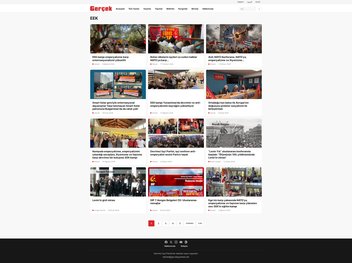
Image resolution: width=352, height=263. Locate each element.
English (241, 2)
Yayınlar (159, 9)
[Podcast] (186, 242)
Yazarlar (147, 9)
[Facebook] (166, 242)
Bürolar (195, 9)
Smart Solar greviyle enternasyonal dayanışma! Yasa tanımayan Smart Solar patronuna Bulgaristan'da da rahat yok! (116, 105)
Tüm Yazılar (133, 9)
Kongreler (183, 9)
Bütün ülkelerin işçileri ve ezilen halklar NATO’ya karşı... (173, 59)
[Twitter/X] (171, 242)
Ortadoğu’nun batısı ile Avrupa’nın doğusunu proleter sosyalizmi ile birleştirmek (228, 105)
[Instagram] (176, 242)
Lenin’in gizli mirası (103, 200)
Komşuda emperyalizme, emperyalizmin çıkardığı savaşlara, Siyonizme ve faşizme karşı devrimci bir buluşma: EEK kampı (117, 154)
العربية (249, 2)
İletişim (184, 246)
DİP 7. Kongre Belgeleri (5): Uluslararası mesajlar (173, 202)
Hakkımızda (207, 9)
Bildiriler (170, 9)
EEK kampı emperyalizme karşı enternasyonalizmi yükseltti (110, 59)
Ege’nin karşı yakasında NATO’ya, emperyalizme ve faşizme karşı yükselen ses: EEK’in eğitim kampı (232, 203)
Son (200, 223)
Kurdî (258, 2)
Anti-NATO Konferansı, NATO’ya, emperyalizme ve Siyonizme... (227, 59)
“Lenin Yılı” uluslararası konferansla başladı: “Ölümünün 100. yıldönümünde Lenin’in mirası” (231, 154)
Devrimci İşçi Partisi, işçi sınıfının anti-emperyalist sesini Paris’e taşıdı (173, 153)
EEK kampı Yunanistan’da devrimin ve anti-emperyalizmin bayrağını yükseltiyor (175, 104)
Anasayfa (120, 9)
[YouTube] (181, 242)
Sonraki (190, 223)
